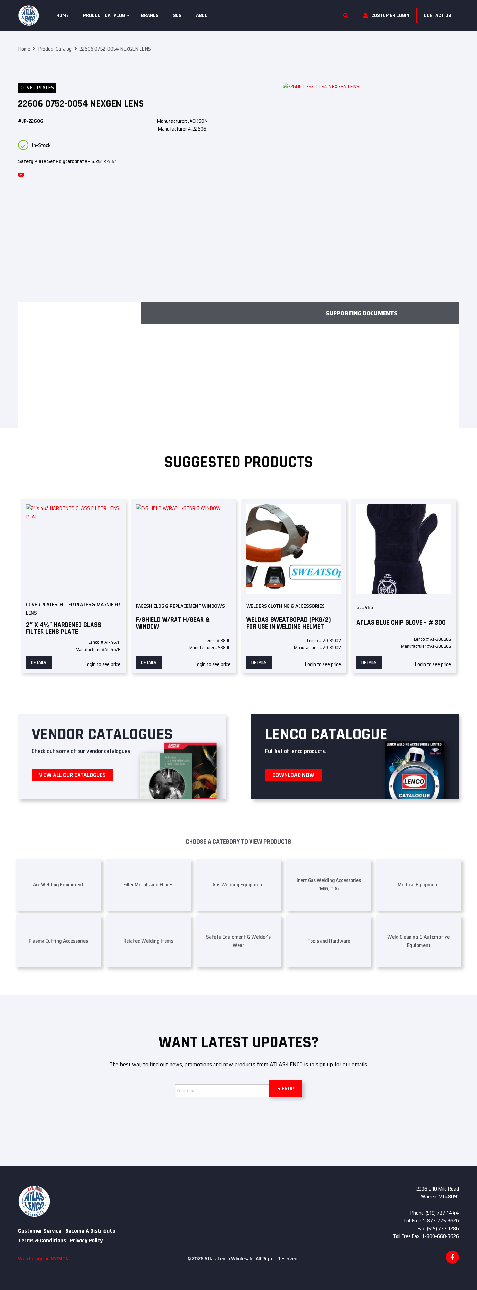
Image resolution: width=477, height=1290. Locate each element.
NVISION (60, 1259)
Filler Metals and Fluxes (148, 884)
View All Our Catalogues (72, 775)
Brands (150, 15)
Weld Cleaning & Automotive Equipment (418, 941)
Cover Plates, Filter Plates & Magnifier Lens (73, 608)
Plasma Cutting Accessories (58, 941)
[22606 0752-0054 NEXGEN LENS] (371, 171)
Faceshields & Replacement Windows (180, 606)
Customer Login (390, 15)
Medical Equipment (418, 884)
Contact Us (437, 15)
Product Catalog (104, 15)
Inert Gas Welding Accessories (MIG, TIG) (329, 884)
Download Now (293, 775)
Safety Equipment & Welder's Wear (238, 941)
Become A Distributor (91, 1231)
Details (38, 662)
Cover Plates (37, 87)
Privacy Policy (86, 1241)
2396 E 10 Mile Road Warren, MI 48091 (437, 1193)
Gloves (364, 607)
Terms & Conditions (42, 1241)
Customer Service (39, 1231)
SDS (177, 15)
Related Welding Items (148, 941)
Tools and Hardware (328, 941)
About (203, 15)
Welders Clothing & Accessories (285, 606)
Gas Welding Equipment (238, 884)
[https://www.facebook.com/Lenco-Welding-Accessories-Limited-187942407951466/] (452, 1257)
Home (62, 15)
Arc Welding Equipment (58, 884)
